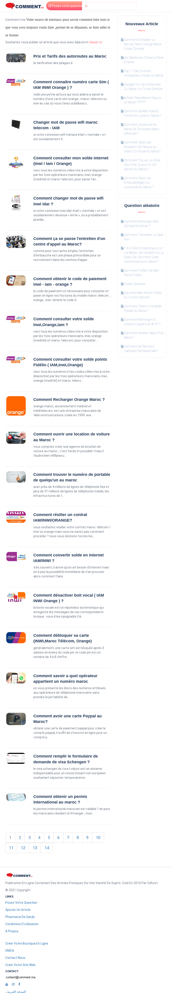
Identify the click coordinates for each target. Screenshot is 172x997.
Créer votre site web (20, 965)
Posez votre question (67, 6)
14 (47, 847)
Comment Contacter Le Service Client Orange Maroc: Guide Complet (143, 44)
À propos (11, 931)
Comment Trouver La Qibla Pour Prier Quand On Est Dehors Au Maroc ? (142, 164)
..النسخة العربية (15, 991)
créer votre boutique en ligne (26, 943)
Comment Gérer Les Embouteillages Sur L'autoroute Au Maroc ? (138, 182)
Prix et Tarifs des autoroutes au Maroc (69, 56)
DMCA (9, 950)
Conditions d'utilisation (22, 924)
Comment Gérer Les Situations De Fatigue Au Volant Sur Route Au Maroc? (142, 147)
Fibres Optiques (134, 284)
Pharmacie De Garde (20, 917)
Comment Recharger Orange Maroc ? (69, 399)
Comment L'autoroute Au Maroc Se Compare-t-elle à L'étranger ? (141, 129)
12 (23, 847)
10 (98, 837)
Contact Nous (15, 958)
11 (11, 847)
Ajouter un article (17, 910)
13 (35, 847)
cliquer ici (95, 42)
